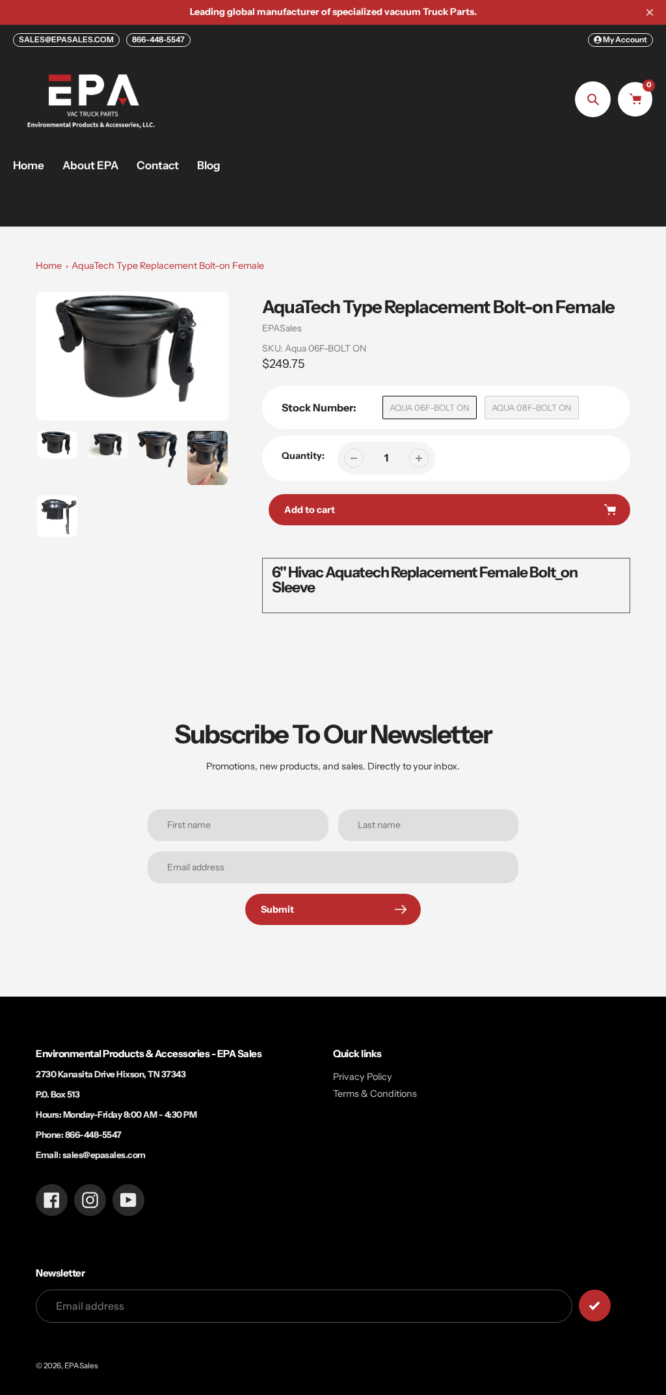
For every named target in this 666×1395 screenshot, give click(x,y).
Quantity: (303, 456)
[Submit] (595, 1305)
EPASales (282, 328)
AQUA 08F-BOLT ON (532, 407)
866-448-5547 (158, 39)
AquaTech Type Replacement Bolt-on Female (168, 265)
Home (49, 265)
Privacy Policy (362, 1077)
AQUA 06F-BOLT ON (430, 407)
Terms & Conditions (375, 1093)
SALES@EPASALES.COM (66, 39)
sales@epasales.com (104, 1155)
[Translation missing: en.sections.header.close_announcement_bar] (649, 12)
